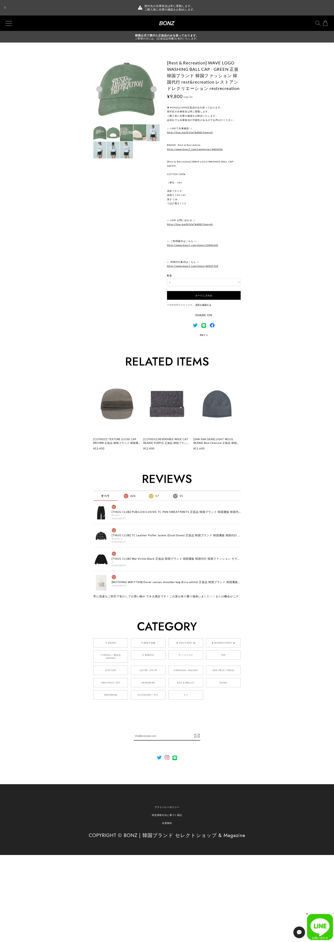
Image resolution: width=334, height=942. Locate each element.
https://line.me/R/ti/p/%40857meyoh (190, 132)
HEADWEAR (148, 682)
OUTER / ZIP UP (148, 670)
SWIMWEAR (110, 694)
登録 (197, 736)
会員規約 (167, 823)
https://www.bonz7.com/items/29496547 (192, 245)
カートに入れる (203, 295)
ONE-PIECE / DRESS (223, 670)
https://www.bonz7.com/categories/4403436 (195, 149)
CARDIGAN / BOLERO (186, 670)
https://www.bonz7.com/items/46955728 (192, 266)
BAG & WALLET (185, 682)
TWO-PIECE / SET (110, 682)
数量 (169, 275)
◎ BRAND (110, 642)
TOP (223, 655)
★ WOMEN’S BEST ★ (223, 642)
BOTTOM (111, 670)
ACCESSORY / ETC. (148, 694)
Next (154, 89)
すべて (105, 495)
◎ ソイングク (186, 655)
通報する (204, 335)
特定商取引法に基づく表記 (167, 815)
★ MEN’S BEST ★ (185, 642)
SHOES (223, 682)
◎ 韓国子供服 (148, 642)
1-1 (186, 694)
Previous (99, 89)
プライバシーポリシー (167, 807)
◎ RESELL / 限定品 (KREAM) (111, 656)
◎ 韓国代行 (148, 655)
